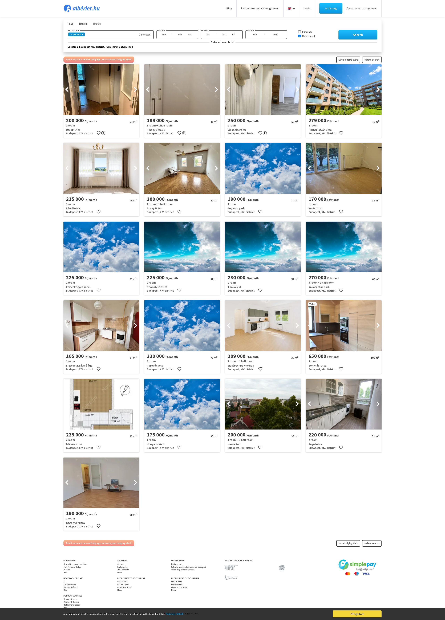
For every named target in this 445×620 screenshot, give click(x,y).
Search (358, 35)
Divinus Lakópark (70, 587)
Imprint (66, 570)
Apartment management (362, 8)
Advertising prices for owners (182, 570)
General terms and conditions (75, 564)
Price (162, 30)
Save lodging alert (348, 59)
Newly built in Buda (179, 587)
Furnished (307, 31)
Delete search (372, 59)
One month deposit (71, 602)
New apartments (70, 599)
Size (206, 30)
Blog (229, 8)
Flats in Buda (176, 581)
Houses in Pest (123, 584)
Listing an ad (176, 564)
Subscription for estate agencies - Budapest (188, 567)
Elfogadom (357, 614)
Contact (120, 564)
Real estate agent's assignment (260, 8)
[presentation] (67, 89)
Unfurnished (308, 36)
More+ (65, 572)
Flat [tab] (71, 24)
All (64, 581)
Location (75, 30)
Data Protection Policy (72, 567)
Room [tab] (97, 24)
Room (251, 30)
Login (307, 8)
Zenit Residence (69, 584)
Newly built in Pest (124, 587)
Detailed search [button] (220, 42)
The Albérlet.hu (123, 570)
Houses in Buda (177, 584)
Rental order (122, 567)
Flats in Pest (122, 581)
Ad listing (331, 8)
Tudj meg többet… (175, 613)
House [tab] (83, 24)
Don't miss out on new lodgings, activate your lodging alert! (99, 59)
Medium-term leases (71, 605)
